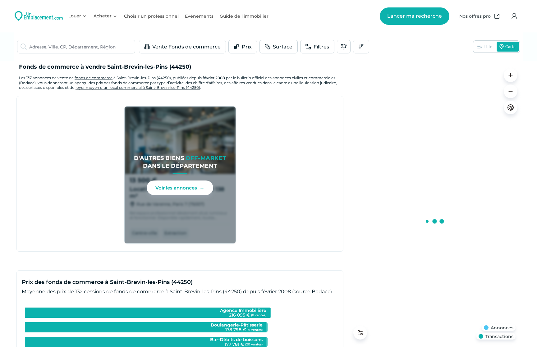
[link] (180, 175)
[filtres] (360, 333)
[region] (434, 204)
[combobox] (82, 46)
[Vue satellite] (510, 107)
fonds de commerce (93, 77)
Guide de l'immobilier (244, 16)
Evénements (199, 16)
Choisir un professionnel (151, 16)
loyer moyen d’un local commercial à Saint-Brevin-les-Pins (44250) (138, 87)
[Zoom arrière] (510, 91)
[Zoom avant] (510, 75)
